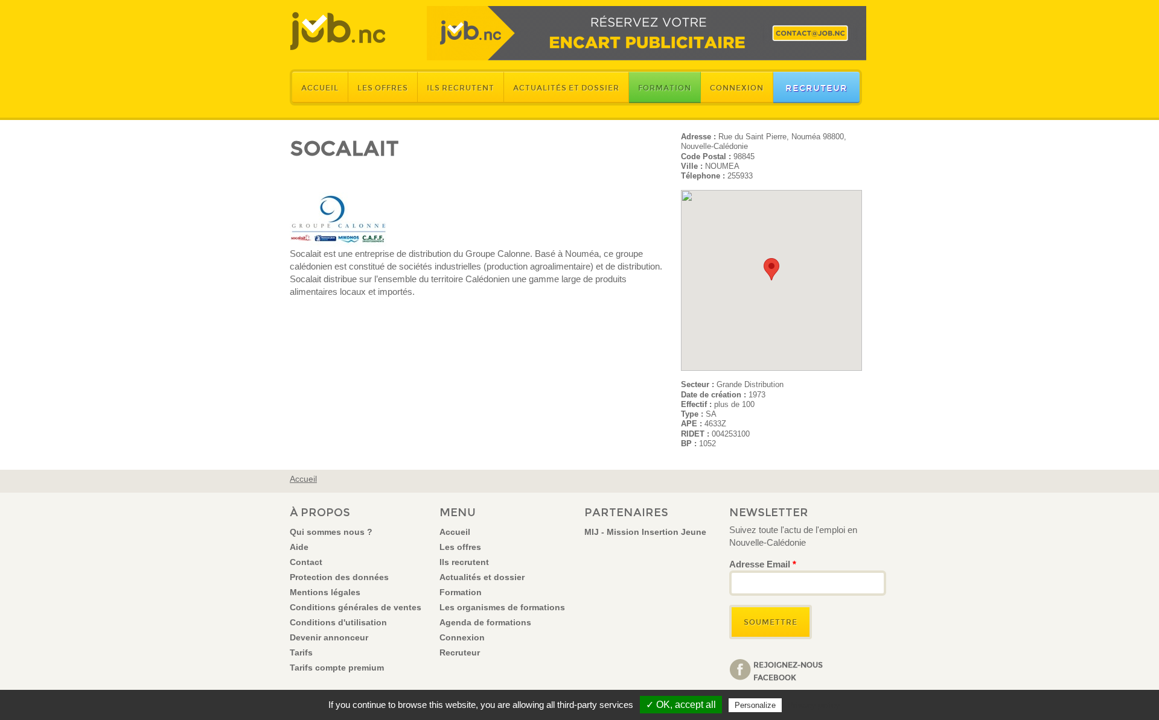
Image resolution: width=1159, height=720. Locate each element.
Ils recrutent (460, 88)
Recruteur (816, 88)
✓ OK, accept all (681, 704)
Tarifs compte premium (337, 667)
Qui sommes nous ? (331, 532)
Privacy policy (814, 705)
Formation (664, 88)
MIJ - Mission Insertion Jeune (645, 532)
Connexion (737, 88)
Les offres (382, 88)
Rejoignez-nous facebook (788, 670)
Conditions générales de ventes (355, 607)
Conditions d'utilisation (338, 622)
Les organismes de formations (502, 607)
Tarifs (301, 652)
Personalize (755, 705)
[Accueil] (338, 31)
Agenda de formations (485, 622)
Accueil (320, 88)
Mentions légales (325, 592)
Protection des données (339, 577)
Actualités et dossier (566, 88)
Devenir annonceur (329, 637)
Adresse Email (762, 564)
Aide (299, 547)
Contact (306, 562)
